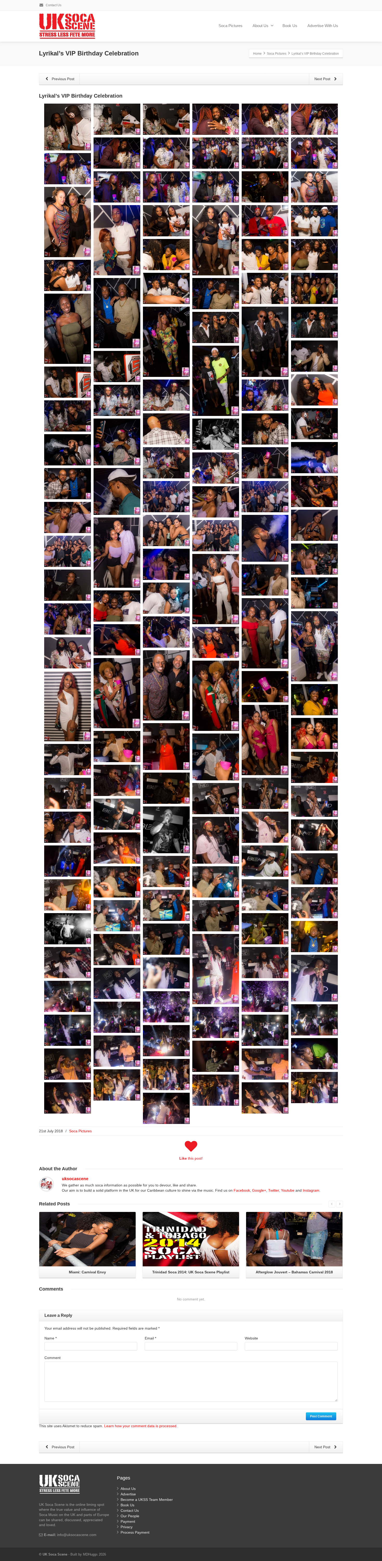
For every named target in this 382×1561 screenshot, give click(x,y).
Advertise (128, 1494)
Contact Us (53, 5)
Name (50, 1338)
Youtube (287, 1190)
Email (150, 1338)
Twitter (273, 1190)
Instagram (311, 1190)
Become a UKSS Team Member (147, 1499)
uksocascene (75, 1179)
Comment (52, 1358)
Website (251, 1338)
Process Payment (135, 1532)
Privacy (127, 1527)
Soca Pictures (230, 25)
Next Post (322, 79)
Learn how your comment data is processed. (140, 1426)
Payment (128, 1521)
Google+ (259, 1190)
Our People (130, 1516)
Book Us (289, 25)
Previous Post (62, 79)
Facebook (242, 1190)
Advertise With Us (322, 25)
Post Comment (321, 1416)
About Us (260, 25)
